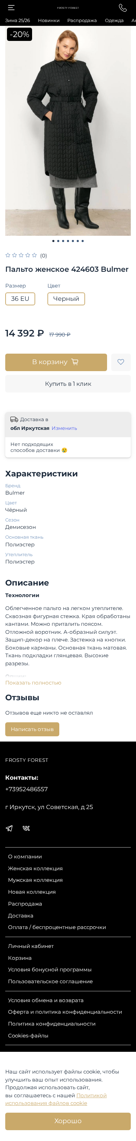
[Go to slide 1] (53, 241)
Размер (15, 286)
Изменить (64, 428)
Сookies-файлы (28, 1035)
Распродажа (82, 20)
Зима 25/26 (17, 20)
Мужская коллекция (35, 880)
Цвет (53, 286)
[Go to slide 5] (73, 241)
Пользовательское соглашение (50, 981)
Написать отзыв (32, 729)
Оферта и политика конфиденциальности (65, 1011)
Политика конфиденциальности (52, 1023)
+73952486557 (26, 789)
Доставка (20, 915)
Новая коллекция (32, 891)
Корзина (20, 958)
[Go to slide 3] (63, 241)
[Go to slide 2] (58, 241)
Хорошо (68, 1121)
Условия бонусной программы (50, 969)
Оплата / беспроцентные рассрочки (57, 927)
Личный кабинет (31, 946)
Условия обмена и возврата (46, 1000)
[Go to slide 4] (68, 241)
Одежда (114, 20)
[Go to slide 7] (83, 241)
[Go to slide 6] (78, 241)
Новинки (49, 20)
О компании (25, 856)
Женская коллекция (35, 868)
